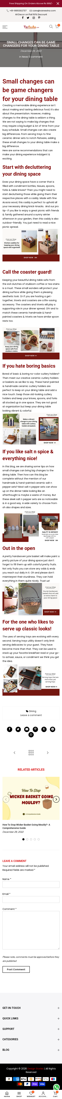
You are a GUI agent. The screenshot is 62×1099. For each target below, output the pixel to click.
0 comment (36, 56)
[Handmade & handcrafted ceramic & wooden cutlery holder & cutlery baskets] (31, 428)
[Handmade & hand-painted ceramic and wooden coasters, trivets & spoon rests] (31, 343)
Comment (9, 909)
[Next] (56, 799)
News (25, 56)
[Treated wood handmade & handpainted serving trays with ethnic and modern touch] (31, 679)
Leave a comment (31, 715)
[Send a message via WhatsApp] (56, 1087)
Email (6, 894)
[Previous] (6, 799)
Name (6, 879)
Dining (32, 711)
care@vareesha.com (44, 10)
